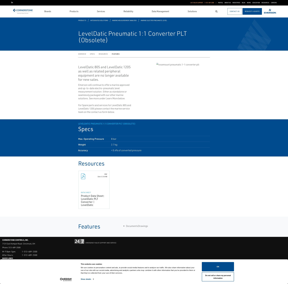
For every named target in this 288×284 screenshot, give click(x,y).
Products (82, 20)
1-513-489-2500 (29, 251)
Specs (92, 54)
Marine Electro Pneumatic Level (154, 20)
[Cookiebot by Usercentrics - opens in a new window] (66, 279)
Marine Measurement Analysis (124, 20)
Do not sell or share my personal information (218, 276)
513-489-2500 (14, 247)
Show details (86, 279)
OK (218, 267)
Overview (82, 54)
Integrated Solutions (99, 20)
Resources (103, 54)
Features (115, 54)
